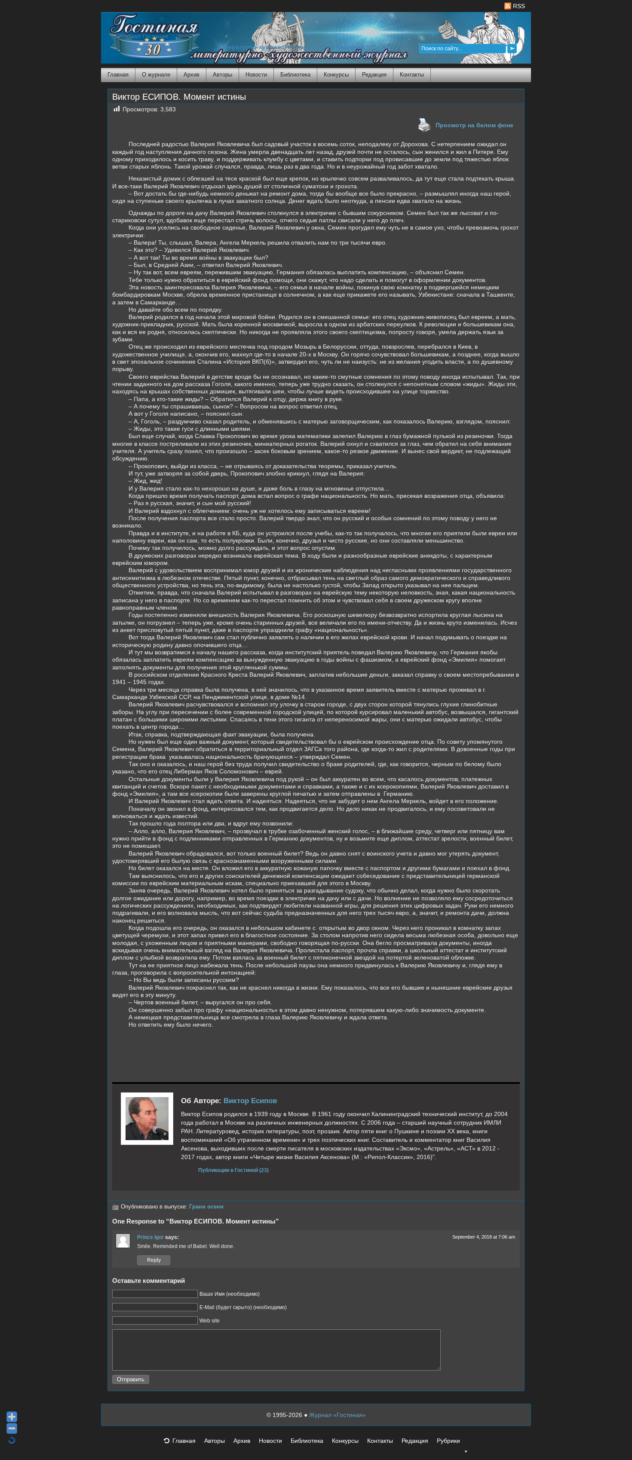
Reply (154, 1260)
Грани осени (206, 1207)
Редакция (374, 74)
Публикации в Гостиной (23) (233, 1170)
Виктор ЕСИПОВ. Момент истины (179, 96)
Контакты (412, 74)
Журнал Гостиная (143, 36)
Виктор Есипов (250, 1101)
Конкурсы (336, 74)
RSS (518, 6)
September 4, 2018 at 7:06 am (483, 1236)
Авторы (222, 74)
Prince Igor (150, 1237)
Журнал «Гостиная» (337, 1414)
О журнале (156, 74)
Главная (118, 74)
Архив (191, 74)
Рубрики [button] (448, 1440)
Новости (256, 74)
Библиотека (295, 74)
